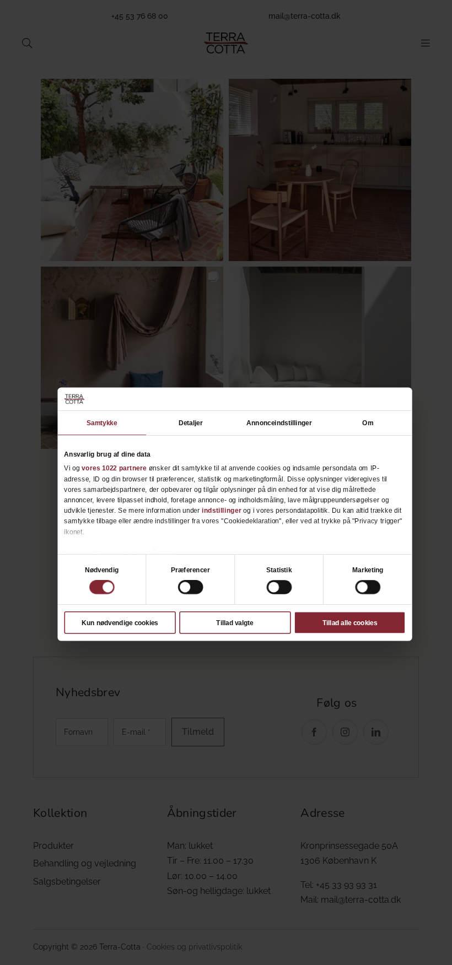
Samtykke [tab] (102, 423)
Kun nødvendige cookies (120, 622)
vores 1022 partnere (114, 468)
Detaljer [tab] (191, 423)
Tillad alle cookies (349, 622)
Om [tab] (367, 423)
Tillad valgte (234, 622)
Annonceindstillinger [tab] (278, 423)
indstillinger (221, 510)
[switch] (190, 587)
